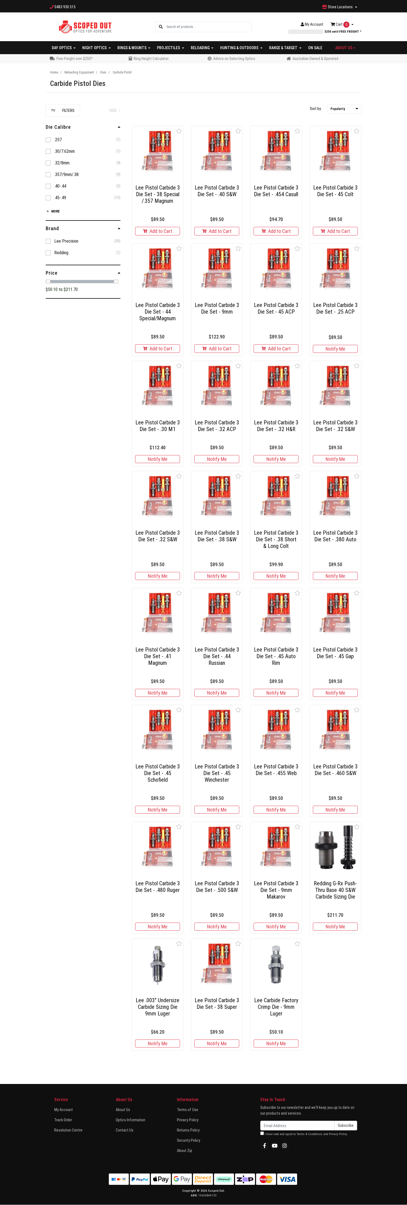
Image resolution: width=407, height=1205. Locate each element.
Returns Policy (188, 1130)
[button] (344, 109)
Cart (341, 24)
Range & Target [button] (283, 48)
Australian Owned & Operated (315, 58)
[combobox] (208, 27)
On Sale (315, 48)
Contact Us (124, 1130)
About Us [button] (343, 48)
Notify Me (335, 349)
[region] (83, 580)
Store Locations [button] (340, 7)
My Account (63, 1109)
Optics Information (130, 1120)
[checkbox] (83, 140)
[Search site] (160, 27)
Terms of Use (187, 1109)
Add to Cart (161, 231)
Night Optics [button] (94, 48)
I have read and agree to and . (306, 1134)
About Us (123, 1109)
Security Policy (188, 1140)
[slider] (48, 281)
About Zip (184, 1150)
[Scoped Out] (85, 26)
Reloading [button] (200, 48)
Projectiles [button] (169, 48)
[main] (246, 590)
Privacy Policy (188, 1120)
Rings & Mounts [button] (132, 48)
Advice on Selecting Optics (234, 58)
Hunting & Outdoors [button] (239, 48)
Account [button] (314, 24)
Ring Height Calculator (151, 58)
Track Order (63, 1120)
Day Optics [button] (62, 48)
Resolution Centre (68, 1130)
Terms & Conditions (310, 1134)
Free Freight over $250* (74, 58)
